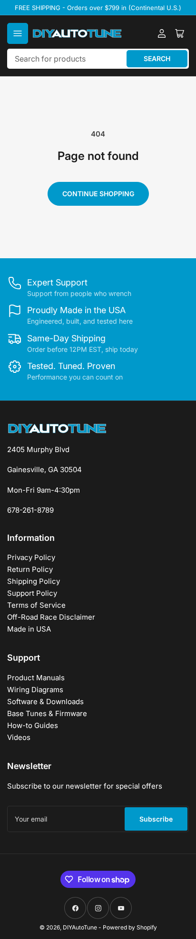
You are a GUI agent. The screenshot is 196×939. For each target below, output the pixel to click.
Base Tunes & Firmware (47, 713)
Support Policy (32, 593)
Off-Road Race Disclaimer (51, 617)
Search (157, 58)
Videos (18, 737)
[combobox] (98, 59)
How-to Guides (32, 725)
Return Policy (30, 569)
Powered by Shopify (130, 927)
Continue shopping (98, 194)
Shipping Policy (33, 581)
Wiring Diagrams (35, 689)
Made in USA (29, 628)
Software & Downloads (45, 701)
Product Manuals (36, 677)
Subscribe (156, 819)
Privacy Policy (31, 557)
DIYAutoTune (80, 927)
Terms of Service (36, 605)
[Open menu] (17, 33)
